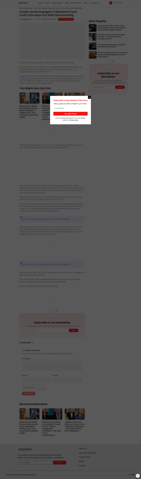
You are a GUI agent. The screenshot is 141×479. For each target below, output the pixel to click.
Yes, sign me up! (70, 114)
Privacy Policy (74, 120)
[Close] (89, 97)
